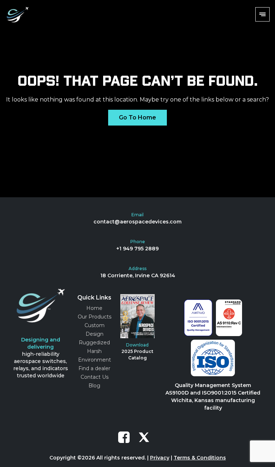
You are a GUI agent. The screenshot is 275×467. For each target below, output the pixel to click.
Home (94, 308)
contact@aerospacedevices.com (137, 221)
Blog (94, 385)
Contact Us (94, 377)
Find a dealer (94, 368)
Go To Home (137, 117)
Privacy (159, 457)
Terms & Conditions (200, 457)
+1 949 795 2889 (137, 248)
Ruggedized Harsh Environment (94, 351)
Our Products (94, 316)
